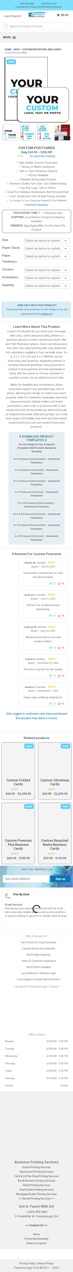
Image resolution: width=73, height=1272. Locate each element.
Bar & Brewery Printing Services (36, 1180)
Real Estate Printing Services (37, 1189)
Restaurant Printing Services (36, 1171)
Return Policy (46, 1263)
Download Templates (36, 204)
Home (8, 49)
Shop (16, 49)
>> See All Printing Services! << (36, 1198)
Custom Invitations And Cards (41, 49)
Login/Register (12, 16)
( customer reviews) (42, 156)
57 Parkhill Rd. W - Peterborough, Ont (36, 1216)
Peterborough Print (26, 1268)
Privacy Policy (27, 1263)
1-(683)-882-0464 (36, 1211)
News (36, 1234)
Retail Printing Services (36, 1185)
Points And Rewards (36, 1238)
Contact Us (46, 314)
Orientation (10, 277)
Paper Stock (11, 248)
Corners (8, 269)
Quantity (8, 285)
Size (5, 240)
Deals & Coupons (36, 1243)
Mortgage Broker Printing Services (36, 1194)
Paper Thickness (9, 258)
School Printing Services (36, 1167)
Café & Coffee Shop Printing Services (36, 1176)
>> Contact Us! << (36, 1225)
